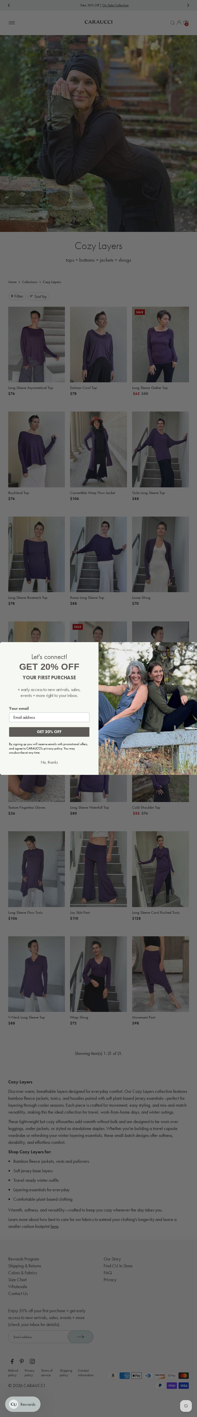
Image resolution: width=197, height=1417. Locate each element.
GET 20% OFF (49, 732)
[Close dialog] (191, 648)
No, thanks (49, 762)
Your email (19, 708)
